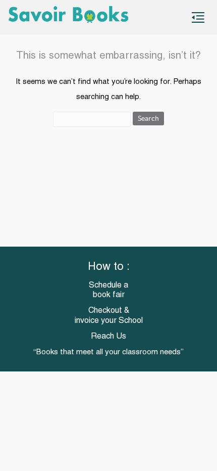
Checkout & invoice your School (109, 315)
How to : (109, 267)
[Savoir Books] (76, 17)
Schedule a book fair (108, 290)
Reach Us (108, 336)
